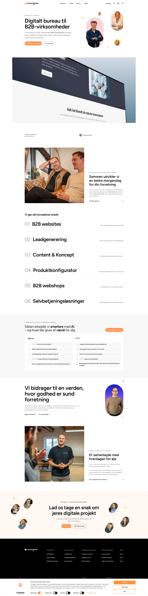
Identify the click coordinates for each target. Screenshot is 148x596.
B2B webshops (51, 557)
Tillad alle (124, 582)
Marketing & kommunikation (89, 550)
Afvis (124, 591)
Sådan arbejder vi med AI (114, 330)
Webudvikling (50, 550)
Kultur (121, 557)
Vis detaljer (90, 593)
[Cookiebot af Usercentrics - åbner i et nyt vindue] (20, 593)
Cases (71, 3)
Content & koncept (87, 554)
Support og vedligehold (107, 550)
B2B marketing (86, 561)
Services (62, 3)
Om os (78, 3)
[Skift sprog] (118, 3)
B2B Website (50, 554)
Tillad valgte (124, 587)
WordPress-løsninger (52, 561)
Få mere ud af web (68, 550)
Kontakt (108, 3)
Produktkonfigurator (70, 557)
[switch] (55, 593)
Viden (86, 3)
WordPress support (107, 557)
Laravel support (106, 554)
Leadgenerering (86, 557)
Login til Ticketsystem (108, 561)
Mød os (121, 550)
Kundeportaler (68, 561)
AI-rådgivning (68, 554)
